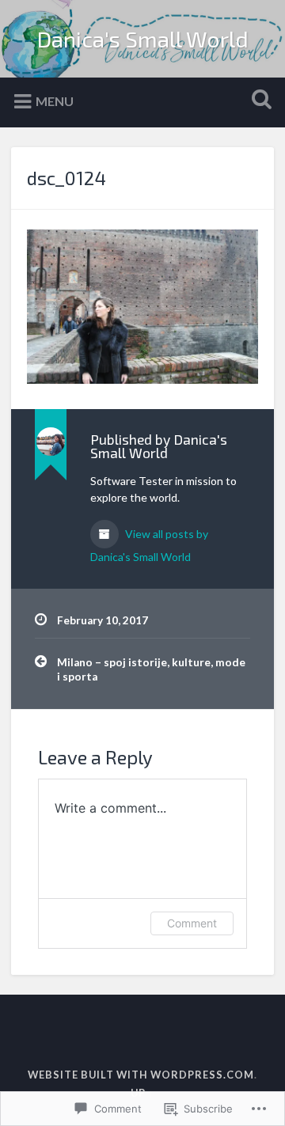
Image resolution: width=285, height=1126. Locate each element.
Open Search (258, 101)
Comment (192, 923)
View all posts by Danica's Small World (149, 545)
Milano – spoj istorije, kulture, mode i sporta (151, 669)
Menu (55, 100)
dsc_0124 (66, 177)
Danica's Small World (143, 38)
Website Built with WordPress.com (141, 1074)
